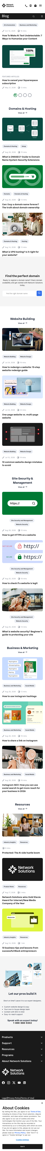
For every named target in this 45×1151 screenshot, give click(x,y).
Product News (9, 886)
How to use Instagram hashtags (19, 696)
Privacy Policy (14, 1098)
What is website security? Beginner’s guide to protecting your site (22, 633)
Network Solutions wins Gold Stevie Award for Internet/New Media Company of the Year (21, 900)
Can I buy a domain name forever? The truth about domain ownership (20, 206)
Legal (4, 1098)
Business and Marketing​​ (28, 25)
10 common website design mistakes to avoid (22, 464)
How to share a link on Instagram (20, 740)
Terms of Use (27, 1098)
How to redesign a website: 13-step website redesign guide (21, 369)
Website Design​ (25, 357)
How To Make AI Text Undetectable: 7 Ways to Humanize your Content (22, 37)
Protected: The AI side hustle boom (21, 853)
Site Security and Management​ (22, 520)
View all (21, 113)
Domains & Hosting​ (10, 146)
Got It (22, 1146)
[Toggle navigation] (41, 5)
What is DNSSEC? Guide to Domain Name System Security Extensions (21, 158)
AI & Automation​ (9, 25)
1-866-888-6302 (22, 1023)
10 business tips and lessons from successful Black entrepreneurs (20, 949)
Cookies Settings (22, 1140)
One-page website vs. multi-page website (20, 416)
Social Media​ (29, 686)
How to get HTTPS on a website (19, 535)
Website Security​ (22, 524)
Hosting (24, 241)
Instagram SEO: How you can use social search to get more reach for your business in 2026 (21, 788)
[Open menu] (42, 16)
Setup (24, 146)
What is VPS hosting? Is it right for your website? (20, 253)
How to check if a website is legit (20, 583)
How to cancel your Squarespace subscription (20, 82)
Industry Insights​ (10, 842)
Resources (24, 842)
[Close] (42, 1103)
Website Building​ (10, 357)
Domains (7, 194)
